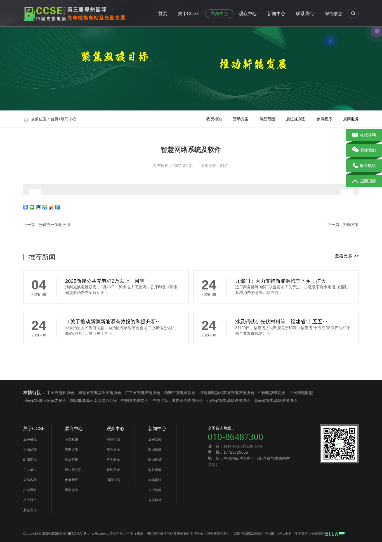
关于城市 (30, 500)
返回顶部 (368, 181)
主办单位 (30, 470)
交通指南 (113, 440)
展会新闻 (155, 440)
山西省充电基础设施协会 (228, 400)
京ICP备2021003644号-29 (254, 534)
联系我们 (305, 13)
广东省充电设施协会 (142, 392)
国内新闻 (155, 450)
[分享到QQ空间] (45, 207)
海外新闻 (155, 470)
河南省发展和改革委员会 (44, 400)
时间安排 (30, 460)
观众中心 (248, 13)
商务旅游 (113, 450)
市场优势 (30, 450)
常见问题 (113, 460)
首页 (162, 13)
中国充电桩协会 (60, 392)
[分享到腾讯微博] (57, 207)
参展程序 (324, 119)
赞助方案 (241, 119)
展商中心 (219, 13)
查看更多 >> (347, 255)
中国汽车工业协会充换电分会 (177, 400)
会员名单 (30, 480)
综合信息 (333, 13)
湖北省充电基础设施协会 (99, 392)
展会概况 (30, 440)
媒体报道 (155, 480)
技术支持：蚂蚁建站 (309, 534)
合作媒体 (155, 500)
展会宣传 (30, 510)
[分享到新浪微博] (51, 207)
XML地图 (284, 534)
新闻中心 (276, 13)
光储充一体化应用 (54, 224)
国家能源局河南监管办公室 (93, 400)
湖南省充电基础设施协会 (275, 400)
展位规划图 (296, 119)
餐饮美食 (113, 470)
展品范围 (267, 119)
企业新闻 (155, 490)
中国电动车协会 (272, 392)
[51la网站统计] (335, 534)
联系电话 (368, 165)
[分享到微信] (32, 207)
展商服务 (351, 119)
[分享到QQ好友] (38, 207)
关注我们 (368, 150)
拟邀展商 (30, 490)
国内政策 (155, 460)
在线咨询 (368, 135)
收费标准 (214, 119)
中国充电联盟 (301, 392)
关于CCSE (189, 13)
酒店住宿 (113, 480)
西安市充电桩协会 (179, 392)
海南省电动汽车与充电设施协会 (226, 392)
